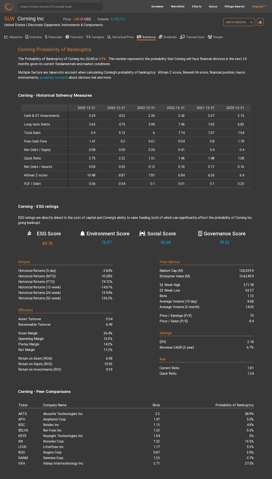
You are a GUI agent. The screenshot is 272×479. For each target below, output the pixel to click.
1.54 (156, 436)
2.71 (156, 463)
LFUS (22, 447)
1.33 (156, 430)
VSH (21, 463)
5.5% (250, 419)
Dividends (170, 37)
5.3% (250, 447)
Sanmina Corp (53, 458)
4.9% (250, 425)
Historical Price (123, 37)
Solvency (149, 37)
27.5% (249, 463)
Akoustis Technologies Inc (63, 414)
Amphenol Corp (54, 419)
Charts (196, 6)
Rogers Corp (52, 452)
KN (20, 441)
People (218, 37)
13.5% (249, 441)
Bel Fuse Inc (52, 430)
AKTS (22, 414)
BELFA (23, 430)
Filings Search (234, 6)
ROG (21, 452)
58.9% (249, 414)
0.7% (250, 458)
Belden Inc (51, 425)
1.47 (156, 419)
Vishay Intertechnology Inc (63, 463)
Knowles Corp (53, 441)
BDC (21, 425)
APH (21, 419)
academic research (54, 77)
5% (251, 436)
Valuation (15, 37)
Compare (98, 37)
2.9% (250, 452)
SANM (23, 458)
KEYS (22, 436)
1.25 (156, 458)
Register (258, 6)
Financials (55, 37)
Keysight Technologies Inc (63, 436)
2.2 (157, 414)
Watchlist (177, 6)
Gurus (213, 6)
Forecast (77, 37)
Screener (157, 6)
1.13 (156, 425)
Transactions (195, 37)
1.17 (156, 447)
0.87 (156, 452)
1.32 (156, 441)
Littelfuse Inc (53, 447)
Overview (35, 37)
